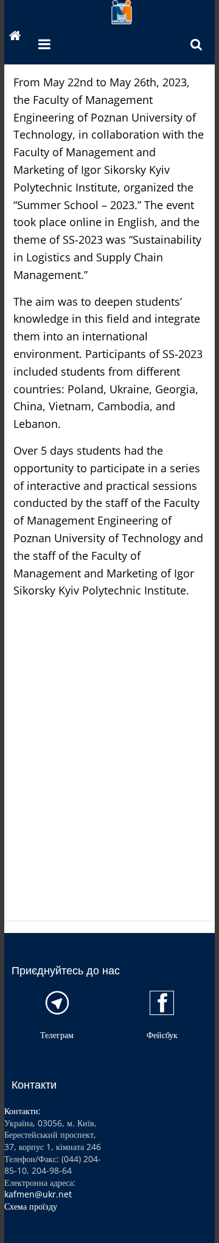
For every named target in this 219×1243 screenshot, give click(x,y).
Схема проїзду (30, 1206)
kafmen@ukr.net (38, 1194)
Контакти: (22, 1111)
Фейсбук (162, 1035)
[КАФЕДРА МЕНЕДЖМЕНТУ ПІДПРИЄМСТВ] (15, 37)
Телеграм (57, 1035)
